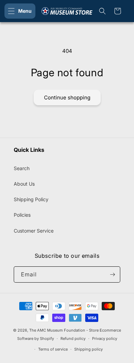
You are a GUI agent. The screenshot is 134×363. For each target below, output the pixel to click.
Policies (22, 215)
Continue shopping (67, 97)
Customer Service (34, 231)
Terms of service (53, 349)
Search (22, 168)
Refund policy (73, 338)
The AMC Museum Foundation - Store (64, 330)
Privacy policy (104, 338)
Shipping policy (88, 349)
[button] (19, 11)
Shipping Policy (31, 199)
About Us (24, 184)
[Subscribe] (112, 274)
